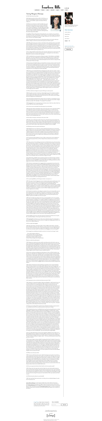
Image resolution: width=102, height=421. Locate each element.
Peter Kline (67, 36)
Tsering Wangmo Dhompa (30, 382)
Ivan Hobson (67, 38)
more (66, 41)
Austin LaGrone (67, 32)
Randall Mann (67, 34)
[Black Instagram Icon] (65, 8)
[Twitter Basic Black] (68, 8)
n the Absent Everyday (44, 386)
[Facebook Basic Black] (66, 8)
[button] (37, 10)
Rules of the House (31, 385)
